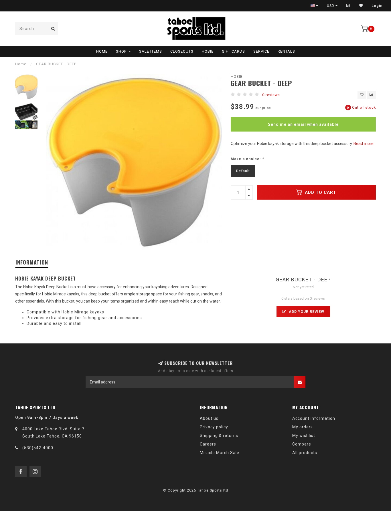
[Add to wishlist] (362, 95)
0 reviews (271, 95)
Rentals (286, 51)
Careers (208, 444)
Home (102, 51)
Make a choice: (247, 159)
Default (243, 171)
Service (261, 51)
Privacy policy (214, 427)
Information (31, 262)
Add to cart (319, 192)
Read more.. (364, 143)
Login (377, 6)
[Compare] (348, 6)
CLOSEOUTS (181, 51)
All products (304, 452)
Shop (121, 51)
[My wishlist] (361, 6)
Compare (301, 444)
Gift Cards (233, 51)
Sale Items (150, 51)
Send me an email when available (303, 124)
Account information (313, 418)
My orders (302, 427)
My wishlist (303, 435)
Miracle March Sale (219, 452)
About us (209, 418)
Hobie (208, 51)
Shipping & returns (219, 435)
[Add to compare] (371, 95)
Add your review (306, 311)
